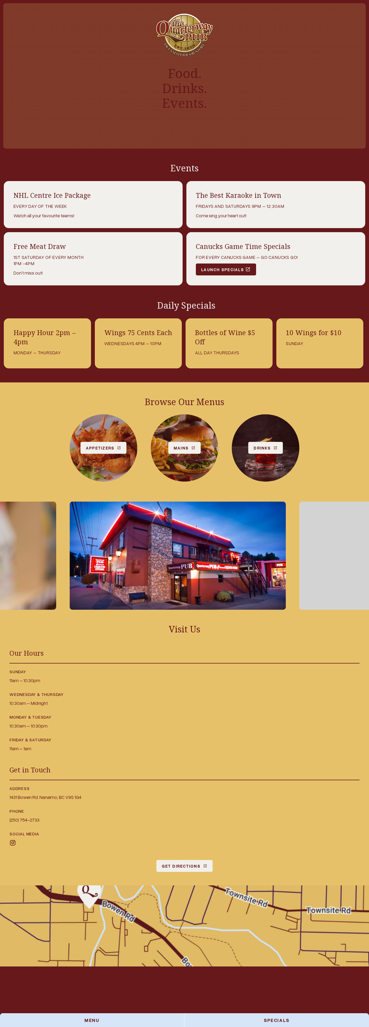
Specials (276, 1020)
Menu (92, 1020)
